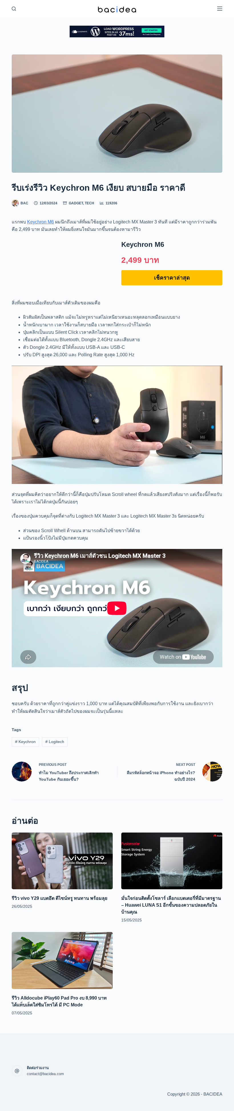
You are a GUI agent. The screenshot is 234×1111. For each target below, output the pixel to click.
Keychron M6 (40, 221)
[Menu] (219, 8)
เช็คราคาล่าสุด (172, 278)
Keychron (25, 741)
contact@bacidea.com (45, 1074)
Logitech (54, 741)
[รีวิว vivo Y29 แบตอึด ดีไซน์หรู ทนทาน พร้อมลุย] (62, 861)
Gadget (76, 203)
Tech (89, 203)
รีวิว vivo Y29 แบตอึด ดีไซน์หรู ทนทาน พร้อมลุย (59, 898)
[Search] (14, 9)
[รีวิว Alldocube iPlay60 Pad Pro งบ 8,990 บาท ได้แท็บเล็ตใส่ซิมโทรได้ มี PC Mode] (62, 960)
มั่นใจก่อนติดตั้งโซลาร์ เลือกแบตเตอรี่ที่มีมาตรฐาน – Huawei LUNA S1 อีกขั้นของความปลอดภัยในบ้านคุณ (171, 905)
